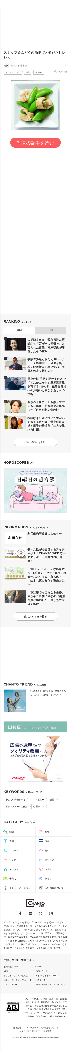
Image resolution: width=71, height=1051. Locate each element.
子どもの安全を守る (15, 799)
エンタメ (14, 869)
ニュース (14, 850)
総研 (11, 831)
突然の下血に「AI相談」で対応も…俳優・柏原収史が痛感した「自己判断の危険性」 (46, 406)
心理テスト (38, 806)
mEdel (6, 971)
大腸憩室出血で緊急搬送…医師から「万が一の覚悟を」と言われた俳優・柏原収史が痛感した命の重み (46, 345)
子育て (12, 878)
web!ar (39, 967)
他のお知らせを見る (35, 616)
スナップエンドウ (13, 72)
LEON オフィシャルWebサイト (18, 980)
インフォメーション (20, 888)
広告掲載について (54, 888)
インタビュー (37, 799)
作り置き (39, 72)
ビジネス (49, 859)
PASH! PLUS (41, 971)
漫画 (47, 841)
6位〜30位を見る (35, 442)
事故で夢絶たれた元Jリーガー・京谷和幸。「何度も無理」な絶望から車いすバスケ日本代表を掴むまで (46, 365)
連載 (11, 841)
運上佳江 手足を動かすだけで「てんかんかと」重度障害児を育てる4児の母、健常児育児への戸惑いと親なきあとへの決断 (46, 386)
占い (47, 850)
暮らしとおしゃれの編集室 (16, 976)
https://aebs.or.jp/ (58, 1016)
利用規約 (17, 1028)
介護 (52, 799)
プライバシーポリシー (30, 1031)
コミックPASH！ (11, 984)
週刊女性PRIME (11, 967)
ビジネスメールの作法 (16, 806)
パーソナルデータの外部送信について (41, 1028)
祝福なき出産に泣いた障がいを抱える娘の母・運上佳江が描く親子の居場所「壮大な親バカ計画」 (46, 423)
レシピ (63, 65)
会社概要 (47, 1031)
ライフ (48, 878)
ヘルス (48, 869)
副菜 (28, 72)
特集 (47, 831)
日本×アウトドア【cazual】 (48, 976)
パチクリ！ (41, 980)
